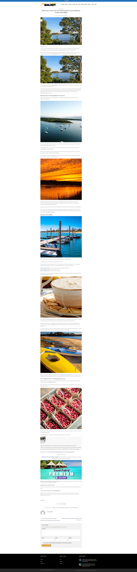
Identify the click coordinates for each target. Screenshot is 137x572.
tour (62, 430)
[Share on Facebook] (57, 504)
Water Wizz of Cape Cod (65, 374)
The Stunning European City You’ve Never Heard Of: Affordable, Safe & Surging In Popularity (88, 564)
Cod (70, 507)
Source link (42, 500)
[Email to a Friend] (61, 504)
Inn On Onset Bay (43, 269)
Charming (66, 507)
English (67, 0)
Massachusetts (55, 53)
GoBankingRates (54, 84)
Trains (82, 4)
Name (43, 537)
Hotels (70, 4)
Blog (95, 4)
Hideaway (74, 507)
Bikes (86, 4)
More (89, 4)
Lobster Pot (76, 323)
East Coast (49, 319)
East (72, 507)
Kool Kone (53, 324)
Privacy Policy (84, 570)
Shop (93, 4)
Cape (63, 507)
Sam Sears (42, 442)
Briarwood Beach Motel (44, 270)
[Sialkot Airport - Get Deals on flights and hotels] (48, 4)
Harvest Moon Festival (50, 212)
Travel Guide (53, 507)
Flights (66, 4)
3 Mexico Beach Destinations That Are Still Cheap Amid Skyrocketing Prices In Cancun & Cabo (89, 560)
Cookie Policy (89, 570)
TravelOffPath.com (56, 490)
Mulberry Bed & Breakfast (45, 267)
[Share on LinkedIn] (65, 504)
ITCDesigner (65, 15)
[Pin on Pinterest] (63, 504)
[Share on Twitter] (59, 504)
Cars (79, 4)
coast (68, 507)
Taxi (77, 4)
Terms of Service (78, 570)
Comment (44, 528)
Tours (73, 4)
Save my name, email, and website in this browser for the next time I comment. (57, 542)
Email (56, 537)
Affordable (60, 507)
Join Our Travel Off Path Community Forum (50, 481)
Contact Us (42, 563)
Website (70, 537)
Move (77, 507)
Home (62, 4)
